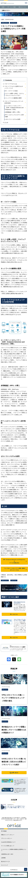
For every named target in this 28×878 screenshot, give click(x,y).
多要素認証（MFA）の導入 (12, 112)
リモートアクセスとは (10, 84)
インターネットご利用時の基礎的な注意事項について (13, 850)
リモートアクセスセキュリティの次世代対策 (13, 102)
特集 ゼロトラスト (22, 7)
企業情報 (3, 857)
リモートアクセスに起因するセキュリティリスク (13, 87)
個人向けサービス (5, 861)
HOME (3, 7)
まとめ (6, 122)
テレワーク (13, 22)
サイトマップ (4, 865)
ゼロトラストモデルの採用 (12, 119)
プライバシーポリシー (6, 838)
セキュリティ (5, 22)
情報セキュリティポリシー (7, 834)
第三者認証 (4, 831)
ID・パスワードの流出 (11, 91)
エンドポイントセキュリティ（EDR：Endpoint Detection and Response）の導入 (14, 107)
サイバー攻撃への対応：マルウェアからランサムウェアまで (14, 94)
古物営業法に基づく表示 (7, 854)
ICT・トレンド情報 (12, 7)
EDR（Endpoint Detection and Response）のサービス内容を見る (15, 561)
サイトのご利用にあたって (7, 845)
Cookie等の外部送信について (8, 842)
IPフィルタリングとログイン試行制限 (14, 115)
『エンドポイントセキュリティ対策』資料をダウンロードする (15, 569)
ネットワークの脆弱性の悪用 (13, 98)
